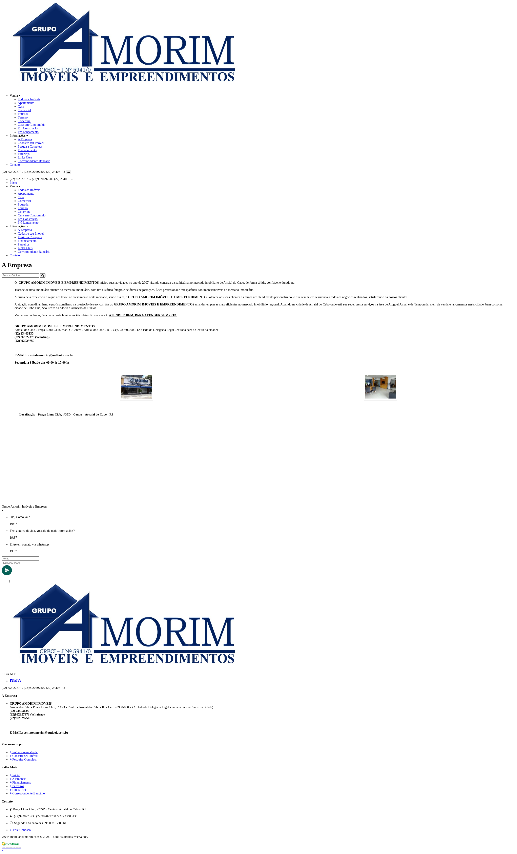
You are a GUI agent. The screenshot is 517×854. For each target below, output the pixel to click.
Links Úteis (25, 157)
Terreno (23, 117)
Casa (21, 106)
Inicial (16, 775)
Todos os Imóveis (29, 99)
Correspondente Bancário (34, 161)
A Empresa (25, 139)
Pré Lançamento (28, 132)
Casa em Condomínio (31, 124)
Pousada (23, 113)
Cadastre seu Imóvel (31, 143)
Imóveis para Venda (25, 752)
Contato (15, 164)
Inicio (13, 182)
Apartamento (26, 103)
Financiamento (27, 150)
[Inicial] (131, 88)
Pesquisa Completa (30, 146)
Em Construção (28, 128)
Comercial (24, 110)
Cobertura (24, 121)
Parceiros (23, 153)
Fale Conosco (21, 830)
